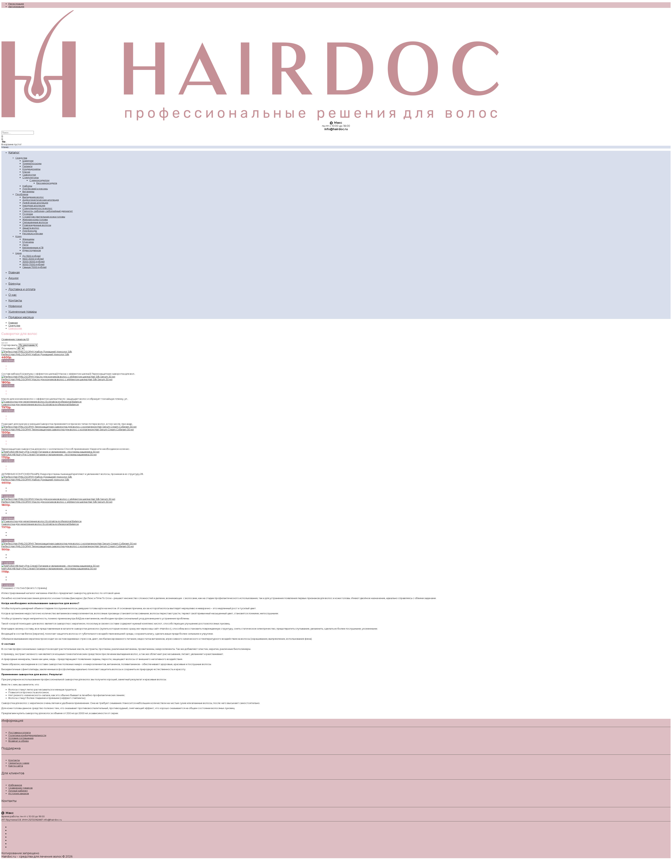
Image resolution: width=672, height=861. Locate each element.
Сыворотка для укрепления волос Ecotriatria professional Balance (40, 404)
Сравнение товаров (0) (15, 339)
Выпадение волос (33, 197)
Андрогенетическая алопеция (40, 199)
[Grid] (2, 342)
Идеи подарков (31, 250)
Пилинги (27, 166)
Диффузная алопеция (35, 202)
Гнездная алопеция (33, 205)
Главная (13, 322)
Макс (337, 122)
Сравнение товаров (20, 787)
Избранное (15, 785)
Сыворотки (29, 174)
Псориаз (27, 213)
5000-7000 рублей (33, 264)
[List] (6, 342)
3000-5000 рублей (33, 261)
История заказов (18, 793)
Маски (26, 171)
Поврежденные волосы (36, 225)
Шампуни (27, 160)
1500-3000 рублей (33, 258)
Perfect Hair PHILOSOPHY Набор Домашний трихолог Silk (35, 354)
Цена (18, 253)
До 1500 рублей (31, 255)
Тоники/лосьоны (31, 163)
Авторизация (16, 6)
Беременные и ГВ (32, 247)
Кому (18, 236)
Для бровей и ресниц (35, 188)
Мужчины (28, 241)
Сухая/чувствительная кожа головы (43, 216)
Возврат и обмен (18, 740)
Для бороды (29, 230)
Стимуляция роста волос (37, 208)
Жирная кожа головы (35, 219)
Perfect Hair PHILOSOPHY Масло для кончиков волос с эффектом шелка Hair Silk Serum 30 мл (56, 379)
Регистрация (16, 3)
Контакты (14, 760)
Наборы (27, 185)
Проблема (21, 194)
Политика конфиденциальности (27, 735)
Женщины (28, 239)
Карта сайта (15, 765)
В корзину (7, 360)
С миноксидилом (39, 180)
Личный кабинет (18, 790)
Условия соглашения (20, 738)
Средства (21, 157)
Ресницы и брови (32, 233)
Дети (25, 244)
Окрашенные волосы (35, 222)
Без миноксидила (46, 183)
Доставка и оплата (19, 732)
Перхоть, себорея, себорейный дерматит (47, 211)
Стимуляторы (30, 177)
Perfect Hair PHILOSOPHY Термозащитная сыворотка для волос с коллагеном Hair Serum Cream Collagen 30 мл (67, 429)
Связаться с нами (18, 763)
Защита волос (30, 227)
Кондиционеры (31, 169)
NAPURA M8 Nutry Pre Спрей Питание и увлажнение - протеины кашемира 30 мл (49, 454)
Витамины (28, 191)
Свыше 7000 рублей (34, 267)
